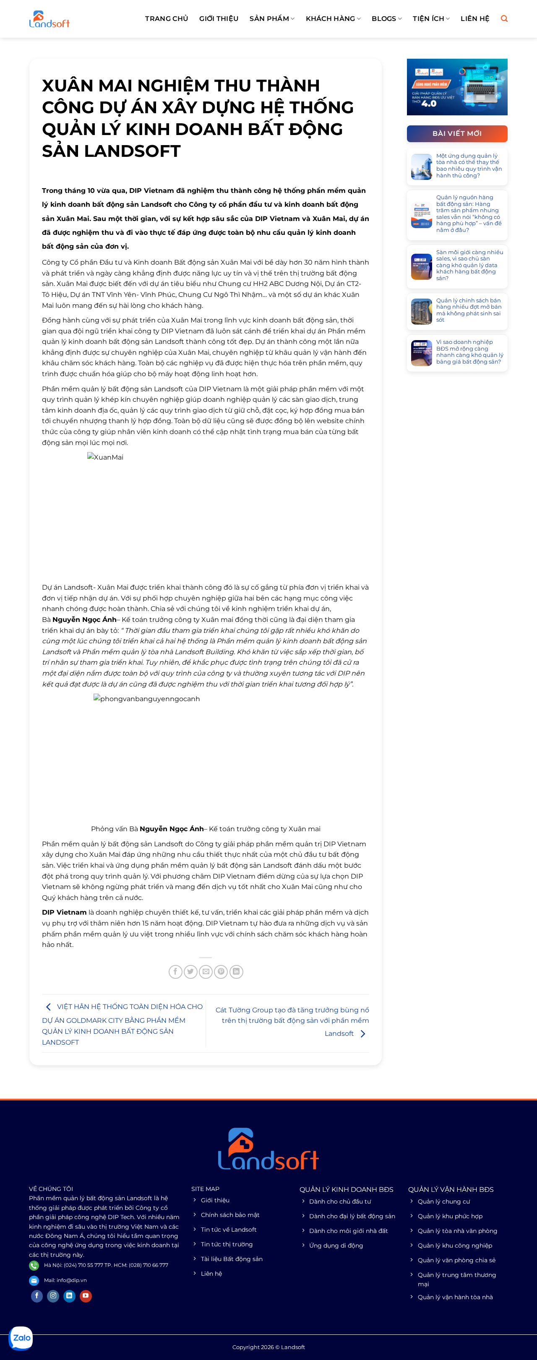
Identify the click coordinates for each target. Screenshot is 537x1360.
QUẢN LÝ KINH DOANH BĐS (347, 1190)
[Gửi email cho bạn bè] (206, 972)
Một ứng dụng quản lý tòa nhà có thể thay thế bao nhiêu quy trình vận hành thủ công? (469, 166)
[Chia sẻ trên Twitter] (191, 972)
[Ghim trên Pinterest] (221, 972)
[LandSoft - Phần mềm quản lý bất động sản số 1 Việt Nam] (71, 18)
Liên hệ (475, 19)
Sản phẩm (269, 19)
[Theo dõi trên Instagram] (53, 1296)
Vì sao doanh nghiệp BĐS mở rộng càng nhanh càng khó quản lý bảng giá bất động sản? (469, 352)
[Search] (504, 18)
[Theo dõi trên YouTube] (86, 1296)
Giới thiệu (219, 19)
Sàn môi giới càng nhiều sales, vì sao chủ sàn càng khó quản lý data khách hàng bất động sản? (469, 265)
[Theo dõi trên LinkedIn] (69, 1296)
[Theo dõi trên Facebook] (37, 1296)
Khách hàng (330, 19)
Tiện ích (428, 19)
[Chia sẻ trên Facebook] (175, 972)
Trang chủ (166, 19)
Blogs (384, 19)
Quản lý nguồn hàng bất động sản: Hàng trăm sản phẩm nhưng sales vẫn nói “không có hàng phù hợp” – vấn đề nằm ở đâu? (469, 213)
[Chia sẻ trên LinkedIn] (236, 972)
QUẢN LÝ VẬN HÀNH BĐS (451, 1190)
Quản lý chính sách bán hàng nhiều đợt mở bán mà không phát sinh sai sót (469, 310)
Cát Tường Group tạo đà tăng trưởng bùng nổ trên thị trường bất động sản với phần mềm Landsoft (292, 1022)
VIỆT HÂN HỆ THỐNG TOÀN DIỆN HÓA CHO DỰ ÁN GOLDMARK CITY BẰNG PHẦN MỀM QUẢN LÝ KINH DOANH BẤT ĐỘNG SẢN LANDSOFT (122, 1024)
